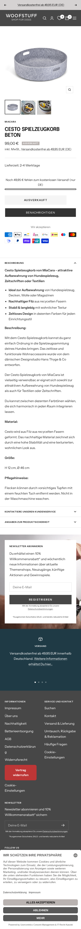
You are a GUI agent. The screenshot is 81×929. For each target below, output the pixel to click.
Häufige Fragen (55, 744)
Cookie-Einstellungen (15, 787)
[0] (59, 18)
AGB (8, 739)
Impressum (13, 708)
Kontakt (50, 716)
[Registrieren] (63, 825)
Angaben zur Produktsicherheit (27, 522)
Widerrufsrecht (16, 760)
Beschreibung (14, 263)
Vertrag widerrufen (21, 772)
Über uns (11, 716)
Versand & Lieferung (59, 723)
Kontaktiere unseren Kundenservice (30, 511)
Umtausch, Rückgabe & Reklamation (60, 733)
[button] (40, 212)
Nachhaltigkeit (16, 723)
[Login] (52, 18)
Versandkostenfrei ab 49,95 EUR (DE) (40, 5)
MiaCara (10, 121)
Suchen (50, 708)
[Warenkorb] (67, 18)
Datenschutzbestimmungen (40, 609)
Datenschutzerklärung (20, 749)
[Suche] (44, 18)
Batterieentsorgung (19, 731)
